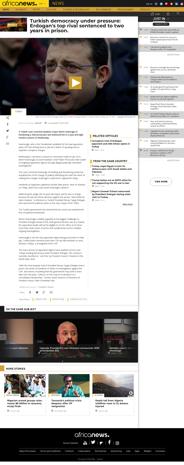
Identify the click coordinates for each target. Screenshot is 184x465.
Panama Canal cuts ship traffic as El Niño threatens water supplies (164, 31)
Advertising (116, 451)
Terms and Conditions (50, 451)
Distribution (100, 451)
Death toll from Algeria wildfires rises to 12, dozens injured (164, 97)
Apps (137, 451)
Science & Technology (76, 10)
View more (161, 182)
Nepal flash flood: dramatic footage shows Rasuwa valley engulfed (163, 106)
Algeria (99, 395)
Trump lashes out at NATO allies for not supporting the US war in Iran (111, 181)
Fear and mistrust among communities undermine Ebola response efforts (163, 123)
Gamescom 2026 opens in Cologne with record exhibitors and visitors (163, 79)
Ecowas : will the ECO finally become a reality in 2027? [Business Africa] (162, 152)
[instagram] (117, 442)
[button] (75, 83)
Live (157, 14)
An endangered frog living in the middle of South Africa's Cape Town (164, 89)
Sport (36, 10)
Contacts (69, 451)
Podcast (145, 10)
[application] (69, 76)
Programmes (126, 10)
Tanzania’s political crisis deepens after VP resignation (163, 48)
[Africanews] (18, 3)
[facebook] (110, 442)
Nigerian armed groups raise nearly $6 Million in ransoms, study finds (162, 143)
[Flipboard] (102, 442)
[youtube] (86, 442)
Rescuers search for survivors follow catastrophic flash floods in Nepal (164, 39)
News (6, 10)
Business (21, 10)
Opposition (58, 299)
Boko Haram (12, 395)
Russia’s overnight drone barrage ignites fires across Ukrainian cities (165, 69)
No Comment (103, 10)
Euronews (160, 451)
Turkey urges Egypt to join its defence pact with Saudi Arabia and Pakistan (112, 169)
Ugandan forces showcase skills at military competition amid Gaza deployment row (164, 133)
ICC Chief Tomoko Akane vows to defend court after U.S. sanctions (164, 115)
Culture (52, 10)
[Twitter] (94, 442)
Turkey (19, 112)
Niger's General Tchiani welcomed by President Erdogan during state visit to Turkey (111, 194)
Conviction (41, 299)
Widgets (147, 451)
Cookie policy (84, 451)
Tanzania (55, 395)
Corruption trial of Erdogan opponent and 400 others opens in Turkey (111, 144)
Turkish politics (78, 299)
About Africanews (27, 451)
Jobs (128, 451)
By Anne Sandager (27, 123)
